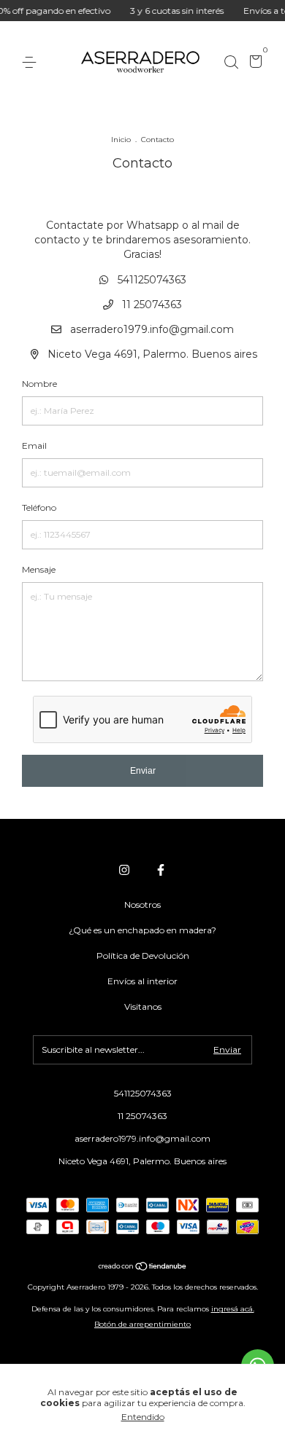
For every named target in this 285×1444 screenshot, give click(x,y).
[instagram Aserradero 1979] (124, 870)
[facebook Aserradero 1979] (161, 870)
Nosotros (142, 904)
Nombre (39, 383)
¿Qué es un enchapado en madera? (142, 930)
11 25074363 (150, 304)
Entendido (142, 1416)
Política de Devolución (142, 955)
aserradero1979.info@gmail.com (152, 329)
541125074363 (150, 279)
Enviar (143, 771)
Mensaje (39, 569)
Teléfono (39, 507)
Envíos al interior (142, 981)
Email (34, 445)
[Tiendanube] (143, 1267)
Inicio (121, 139)
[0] (253, 63)
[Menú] (32, 62)
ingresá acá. (232, 1309)
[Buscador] (230, 62)
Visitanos (143, 1006)
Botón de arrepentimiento (142, 1324)
